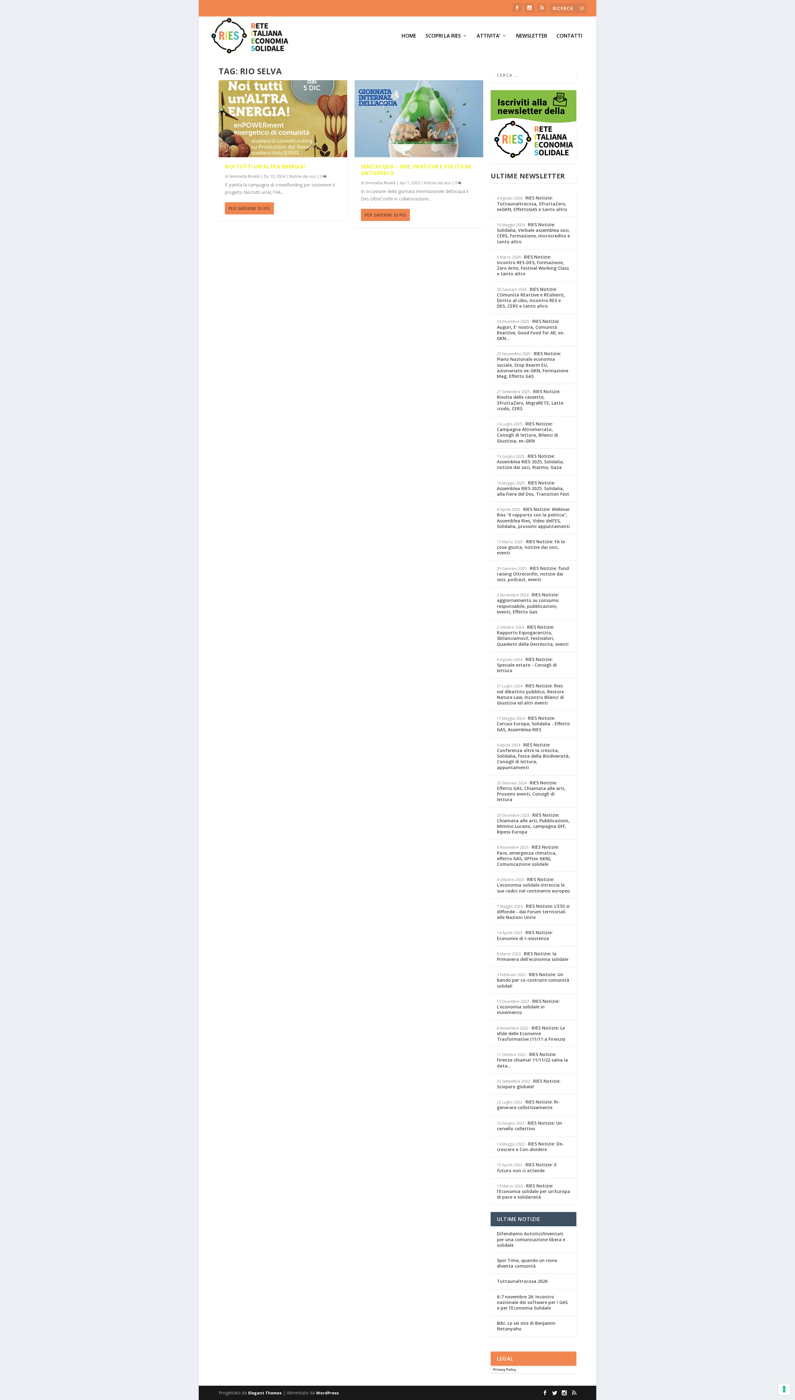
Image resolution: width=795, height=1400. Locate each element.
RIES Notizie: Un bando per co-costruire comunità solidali (533, 980)
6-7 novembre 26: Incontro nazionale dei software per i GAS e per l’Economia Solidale (532, 1302)
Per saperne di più (249, 208)
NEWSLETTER (531, 36)
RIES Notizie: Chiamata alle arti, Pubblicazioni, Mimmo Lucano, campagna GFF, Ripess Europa (533, 823)
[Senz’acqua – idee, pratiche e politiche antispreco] (419, 118)
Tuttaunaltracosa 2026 (522, 1281)
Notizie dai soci (302, 176)
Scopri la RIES (443, 36)
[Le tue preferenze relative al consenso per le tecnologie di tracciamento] (784, 1389)
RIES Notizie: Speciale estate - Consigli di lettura (527, 664)
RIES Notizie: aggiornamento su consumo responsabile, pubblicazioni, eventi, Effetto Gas (528, 603)
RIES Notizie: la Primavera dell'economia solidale (532, 956)
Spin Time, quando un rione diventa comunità (527, 1263)
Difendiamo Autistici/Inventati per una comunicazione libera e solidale (531, 1239)
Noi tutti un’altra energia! (265, 166)
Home (409, 36)
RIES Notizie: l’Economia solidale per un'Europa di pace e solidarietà (533, 1191)
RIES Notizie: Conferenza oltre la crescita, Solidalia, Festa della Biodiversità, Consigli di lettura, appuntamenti (533, 756)
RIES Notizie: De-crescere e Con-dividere (530, 1146)
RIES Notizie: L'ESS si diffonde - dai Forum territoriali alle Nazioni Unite (533, 911)
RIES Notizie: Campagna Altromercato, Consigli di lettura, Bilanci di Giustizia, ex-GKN (527, 432)
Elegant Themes (265, 1393)
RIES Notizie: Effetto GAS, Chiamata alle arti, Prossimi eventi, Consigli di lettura (531, 791)
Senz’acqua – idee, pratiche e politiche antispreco (416, 170)
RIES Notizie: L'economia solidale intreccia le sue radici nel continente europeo (533, 884)
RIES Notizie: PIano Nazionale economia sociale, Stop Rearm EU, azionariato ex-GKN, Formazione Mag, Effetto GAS (532, 365)
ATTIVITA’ (488, 36)
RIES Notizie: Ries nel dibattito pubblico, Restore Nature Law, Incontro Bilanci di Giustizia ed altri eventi (530, 694)
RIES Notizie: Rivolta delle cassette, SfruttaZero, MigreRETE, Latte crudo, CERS (530, 399)
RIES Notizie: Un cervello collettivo (529, 1125)
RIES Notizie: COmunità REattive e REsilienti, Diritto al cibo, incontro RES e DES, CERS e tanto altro (531, 297)
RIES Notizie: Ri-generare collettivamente (528, 1104)
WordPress (327, 1393)
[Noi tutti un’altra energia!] (283, 118)
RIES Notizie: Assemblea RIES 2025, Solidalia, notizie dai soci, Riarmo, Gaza (530, 461)
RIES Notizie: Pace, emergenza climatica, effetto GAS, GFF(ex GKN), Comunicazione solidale (528, 855)
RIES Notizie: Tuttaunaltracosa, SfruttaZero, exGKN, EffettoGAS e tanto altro (532, 203)
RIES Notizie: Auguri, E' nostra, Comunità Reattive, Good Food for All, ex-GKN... (531, 329)
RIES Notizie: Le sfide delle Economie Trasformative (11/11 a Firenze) (531, 1033)
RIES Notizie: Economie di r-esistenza (525, 935)
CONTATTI (569, 36)
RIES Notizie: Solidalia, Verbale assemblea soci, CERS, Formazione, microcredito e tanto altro (533, 233)
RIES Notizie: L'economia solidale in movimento (528, 1006)
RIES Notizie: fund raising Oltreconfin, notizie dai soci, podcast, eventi (533, 573)
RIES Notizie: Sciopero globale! (529, 1084)
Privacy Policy (504, 1369)
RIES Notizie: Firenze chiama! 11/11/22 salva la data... (532, 1059)
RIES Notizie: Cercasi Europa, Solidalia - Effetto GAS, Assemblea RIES (533, 723)
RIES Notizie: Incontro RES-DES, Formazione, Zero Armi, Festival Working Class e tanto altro (533, 265)
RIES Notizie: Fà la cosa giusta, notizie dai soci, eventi (531, 547)
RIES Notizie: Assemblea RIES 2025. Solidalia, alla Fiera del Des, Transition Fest (533, 488)
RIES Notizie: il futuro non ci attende (526, 1167)
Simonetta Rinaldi (244, 176)
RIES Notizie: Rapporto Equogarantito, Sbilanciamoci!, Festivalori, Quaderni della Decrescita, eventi (533, 635)
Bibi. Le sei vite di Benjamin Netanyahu (526, 1326)
